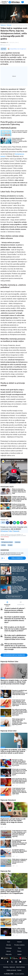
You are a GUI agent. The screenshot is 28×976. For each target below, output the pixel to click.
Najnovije (9, 661)
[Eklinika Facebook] (7, 961)
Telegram (16, 531)
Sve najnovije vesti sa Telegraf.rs (14, 655)
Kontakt (19, 970)
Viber (10, 531)
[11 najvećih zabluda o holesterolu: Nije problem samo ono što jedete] (6, 853)
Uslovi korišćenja (5, 536)
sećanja (3, 545)
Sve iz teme (14, 596)
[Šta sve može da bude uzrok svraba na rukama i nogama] (6, 133)
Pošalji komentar (17, 558)
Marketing (5, 967)
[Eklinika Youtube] (20, 961)
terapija (10, 545)
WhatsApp (4, 531)
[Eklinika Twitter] (11, 961)
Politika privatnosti (11, 970)
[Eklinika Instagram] (16, 961)
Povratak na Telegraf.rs (5, 2)
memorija (17, 542)
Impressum (12, 967)
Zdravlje (9, 25)
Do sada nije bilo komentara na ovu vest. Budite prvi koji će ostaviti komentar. (12, 553)
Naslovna (3, 25)
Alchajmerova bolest (6, 542)
